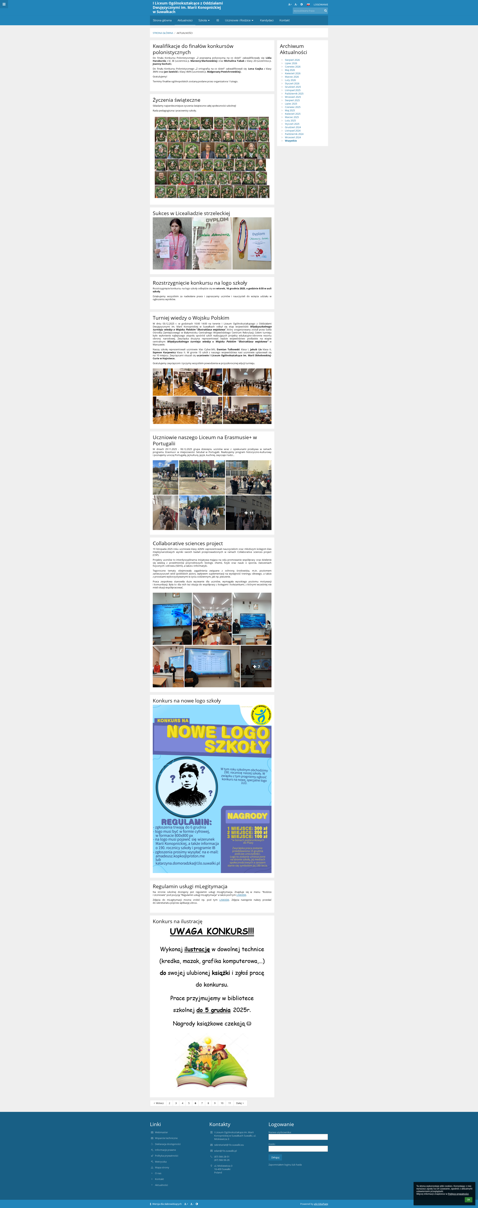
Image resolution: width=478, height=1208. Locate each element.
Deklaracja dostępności (168, 1144)
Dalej (239, 1103)
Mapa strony (162, 1167)
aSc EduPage (321, 1204)
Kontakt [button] (285, 20)
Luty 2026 (290, 80)
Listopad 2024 (292, 130)
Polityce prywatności (458, 1194)
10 (222, 1103)
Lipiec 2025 (291, 103)
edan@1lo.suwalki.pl (225, 1150)
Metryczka (161, 1161)
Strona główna (163, 33)
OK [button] (468, 1199)
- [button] (193, 1204)
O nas (158, 1173)
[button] (301, 4)
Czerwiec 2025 (292, 107)
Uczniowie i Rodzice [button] (238, 20)
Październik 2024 (294, 134)
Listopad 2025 (292, 90)
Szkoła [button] (202, 20)
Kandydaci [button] (267, 20)
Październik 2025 (294, 93)
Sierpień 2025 (292, 100)
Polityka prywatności (166, 1155)
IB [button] (217, 20)
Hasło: (272, 1144)
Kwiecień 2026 (292, 73)
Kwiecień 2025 (292, 113)
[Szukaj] (325, 10)
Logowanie (321, 4)
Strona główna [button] (162, 20)
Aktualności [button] (185, 20)
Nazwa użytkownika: (280, 1132)
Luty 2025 (290, 120)
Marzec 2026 (292, 76)
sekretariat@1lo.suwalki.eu (229, 1144)
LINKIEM (241, 895)
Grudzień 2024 (293, 127)
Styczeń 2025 (292, 123)
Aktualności (185, 33)
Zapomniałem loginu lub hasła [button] (285, 1164)
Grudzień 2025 (293, 86)
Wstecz (160, 1103)
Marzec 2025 (292, 117)
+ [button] (291, 4)
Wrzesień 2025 (293, 97)
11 (229, 1103)
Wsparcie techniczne (166, 1138)
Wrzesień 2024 (293, 137)
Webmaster (161, 1132)
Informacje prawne (165, 1150)
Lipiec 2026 (291, 63)
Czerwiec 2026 (292, 66)
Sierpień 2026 (292, 60)
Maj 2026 (290, 70)
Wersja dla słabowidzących (167, 1204)
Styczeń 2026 (292, 83)
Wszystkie (291, 140)
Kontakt (159, 1179)
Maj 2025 (290, 110)
